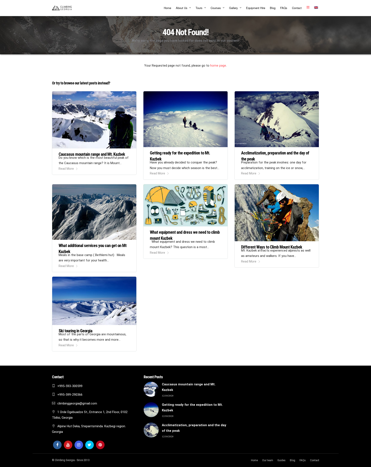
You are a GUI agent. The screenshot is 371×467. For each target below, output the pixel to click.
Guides (281, 460)
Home (167, 8)
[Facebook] (57, 445)
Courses (216, 8)
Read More (66, 169)
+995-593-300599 (69, 386)
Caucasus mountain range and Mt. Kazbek (92, 154)
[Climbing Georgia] (62, 8)
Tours (199, 8)
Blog (272, 8)
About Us (181, 8)
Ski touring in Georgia (75, 330)
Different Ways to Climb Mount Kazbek (271, 247)
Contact (297, 8)
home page (218, 65)
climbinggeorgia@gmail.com (77, 403)
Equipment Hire (255, 8)
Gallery (233, 8)
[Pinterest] (100, 445)
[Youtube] (68, 445)
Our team (267, 460)
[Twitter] (89, 445)
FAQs (283, 8)
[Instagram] (79, 445)
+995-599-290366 (69, 395)
